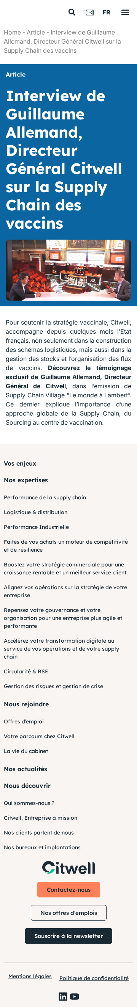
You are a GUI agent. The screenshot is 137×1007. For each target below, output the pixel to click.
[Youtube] (74, 996)
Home (12, 32)
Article (36, 32)
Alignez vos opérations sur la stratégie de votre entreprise (65, 591)
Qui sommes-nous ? (29, 803)
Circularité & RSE (26, 671)
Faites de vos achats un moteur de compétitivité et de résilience (66, 545)
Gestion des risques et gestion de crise (53, 686)
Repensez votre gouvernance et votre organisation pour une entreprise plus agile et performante (63, 618)
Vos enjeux (20, 463)
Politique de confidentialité (94, 978)
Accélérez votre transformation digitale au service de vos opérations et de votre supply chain (61, 648)
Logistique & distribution (35, 512)
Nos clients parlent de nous (39, 832)
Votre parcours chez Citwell (39, 736)
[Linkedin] (63, 996)
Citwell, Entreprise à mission (40, 817)
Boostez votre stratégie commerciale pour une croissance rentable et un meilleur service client (65, 568)
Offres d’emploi (24, 721)
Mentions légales (30, 976)
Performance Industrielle (36, 527)
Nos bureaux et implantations (42, 847)
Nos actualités (25, 769)
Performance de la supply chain (45, 497)
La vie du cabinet (26, 751)
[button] (71, 12)
